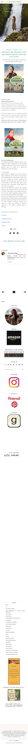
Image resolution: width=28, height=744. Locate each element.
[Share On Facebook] (14, 233)
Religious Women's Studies (11, 652)
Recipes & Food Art (10, 638)
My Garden (8, 642)
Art (6, 606)
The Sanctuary (9, 646)
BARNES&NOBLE (7, 218)
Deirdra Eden (14, 8)
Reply (9, 261)
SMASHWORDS (5, 222)
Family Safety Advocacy (11, 640)
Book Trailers (8, 614)
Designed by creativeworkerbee (14, 742)
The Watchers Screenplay (11, 622)
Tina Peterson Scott (12, 253)
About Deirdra (9, 616)
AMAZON (4, 215)
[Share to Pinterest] (17, 233)
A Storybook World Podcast (11, 654)
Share (2, 301)
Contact (7, 636)
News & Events (9, 648)
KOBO (3, 225)
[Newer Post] (3, 292)
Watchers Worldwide (10, 632)
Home (7, 604)
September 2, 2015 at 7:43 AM (21, 254)
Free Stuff (8, 630)
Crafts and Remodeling (11, 624)
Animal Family (9, 628)
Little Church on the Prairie (11, 650)
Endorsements (9, 644)
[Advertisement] (14, 441)
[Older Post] (25, 292)
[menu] (2, 2)
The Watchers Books (10, 608)
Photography (8, 620)
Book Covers (8, 626)
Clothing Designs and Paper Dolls (13, 618)
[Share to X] (10, 233)
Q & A (7, 634)
